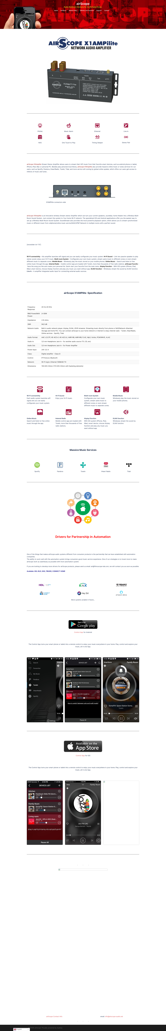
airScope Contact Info (54, 1016)
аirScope (83, 4)
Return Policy (73, 10)
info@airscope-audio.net (114, 1016)
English (19, 1029)
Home (56, 10)
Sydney (59, 1028)
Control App (78, 632)
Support (99, 10)
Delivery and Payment (87, 10)
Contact (106, 10)
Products (63, 10)
